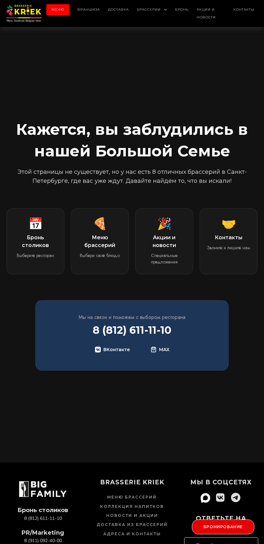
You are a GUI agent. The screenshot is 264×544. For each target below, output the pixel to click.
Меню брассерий (132, 497)
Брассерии (149, 9)
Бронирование (223, 526)
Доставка (118, 9)
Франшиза (88, 9)
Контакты (243, 9)
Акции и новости (206, 13)
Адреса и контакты (132, 533)
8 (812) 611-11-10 (132, 330)
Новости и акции (132, 515)
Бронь (182, 9)
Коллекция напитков (132, 506)
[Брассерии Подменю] (165, 9)
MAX (164, 349)
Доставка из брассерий (132, 524)
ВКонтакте (116, 349)
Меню (58, 9)
